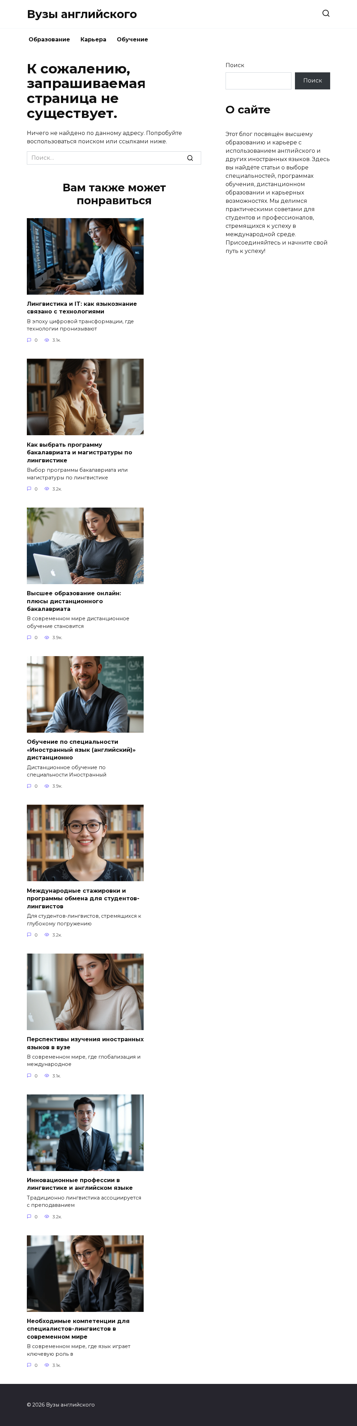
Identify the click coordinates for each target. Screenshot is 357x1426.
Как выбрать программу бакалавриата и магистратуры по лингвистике (79, 452)
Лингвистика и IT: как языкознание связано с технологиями (82, 308)
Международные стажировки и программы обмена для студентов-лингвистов (83, 898)
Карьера (93, 39)
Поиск (235, 65)
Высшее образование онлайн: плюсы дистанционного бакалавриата (74, 601)
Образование (49, 39)
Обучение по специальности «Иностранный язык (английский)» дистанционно (81, 750)
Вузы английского (82, 14)
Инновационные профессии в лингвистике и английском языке (80, 1184)
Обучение (132, 39)
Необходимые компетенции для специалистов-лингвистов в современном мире (78, 1329)
